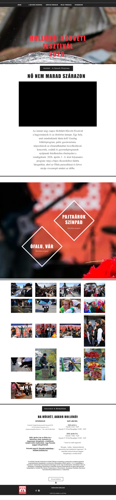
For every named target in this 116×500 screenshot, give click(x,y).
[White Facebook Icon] (36, 490)
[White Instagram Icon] (39, 490)
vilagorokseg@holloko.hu (33, 429)
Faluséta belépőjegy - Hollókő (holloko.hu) (43, 449)
